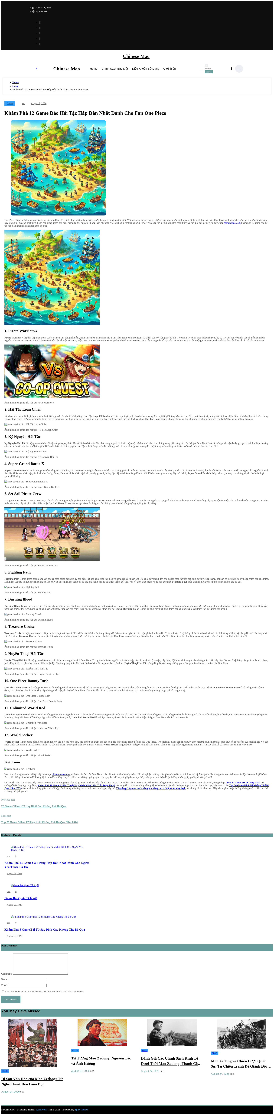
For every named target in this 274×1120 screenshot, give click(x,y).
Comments (7, 973)
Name (4, 979)
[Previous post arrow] (2, 813)
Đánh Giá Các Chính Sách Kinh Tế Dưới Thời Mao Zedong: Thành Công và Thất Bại (101, 1061)
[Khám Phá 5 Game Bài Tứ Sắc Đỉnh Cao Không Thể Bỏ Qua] (43, 917)
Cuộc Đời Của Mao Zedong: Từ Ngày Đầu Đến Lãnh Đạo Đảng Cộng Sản (241, 1081)
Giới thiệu (169, 68)
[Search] (201, 69)
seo (23, 103)
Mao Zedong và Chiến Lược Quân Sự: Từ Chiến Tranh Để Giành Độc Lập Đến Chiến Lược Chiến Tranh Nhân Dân (169, 1064)
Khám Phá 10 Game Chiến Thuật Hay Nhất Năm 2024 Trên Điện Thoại (76, 785)
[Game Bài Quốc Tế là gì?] (25, 886)
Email (4, 985)
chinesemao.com (232, 223)
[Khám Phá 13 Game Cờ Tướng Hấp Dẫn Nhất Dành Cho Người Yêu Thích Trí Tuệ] (48, 850)
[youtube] (39, 44)
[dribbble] (39, 33)
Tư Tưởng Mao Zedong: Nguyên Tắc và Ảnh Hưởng (31, 1061)
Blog (5, 1050)
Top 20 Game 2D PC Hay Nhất (243, 782)
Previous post (8, 799)
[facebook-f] (39, 22)
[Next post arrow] (2, 829)
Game (10, 103)
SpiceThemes (81, 1109)
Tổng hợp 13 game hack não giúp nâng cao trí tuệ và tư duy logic (151, 788)
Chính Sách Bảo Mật (115, 68)
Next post (6, 815)
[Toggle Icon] (33, 69)
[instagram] (39, 39)
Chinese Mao (136, 56)
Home (94, 68)
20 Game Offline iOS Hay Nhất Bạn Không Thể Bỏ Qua (33, 806)
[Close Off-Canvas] (52, 68)
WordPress (41, 1109)
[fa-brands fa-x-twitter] (39, 28)
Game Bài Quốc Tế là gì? (20, 898)
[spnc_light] (239, 69)
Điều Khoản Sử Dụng (145, 68)
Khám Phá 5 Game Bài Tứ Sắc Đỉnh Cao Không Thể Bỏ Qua (44, 929)
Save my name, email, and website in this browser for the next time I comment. (44, 991)
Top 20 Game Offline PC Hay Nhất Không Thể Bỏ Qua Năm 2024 (39, 822)
